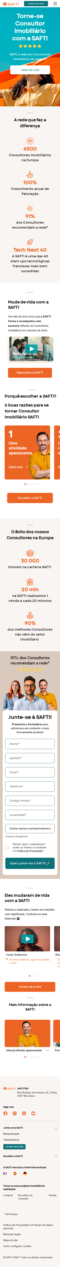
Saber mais (16, 466)
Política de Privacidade (30, 850)
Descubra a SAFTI (30, 372)
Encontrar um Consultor (25, 1197)
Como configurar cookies (17, 1246)
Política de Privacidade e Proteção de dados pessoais (28, 1227)
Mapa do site (10, 1240)
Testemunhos (11, 1139)
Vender (52, 1195)
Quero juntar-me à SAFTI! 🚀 (30, 863)
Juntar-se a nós (14, 1147)
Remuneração (11, 1133)
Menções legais (12, 1234)
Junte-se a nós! (36, 4)
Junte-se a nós (30, 986)
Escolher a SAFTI (30, 498)
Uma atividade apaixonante (20, 448)
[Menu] (55, 4)
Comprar (8, 1195)
